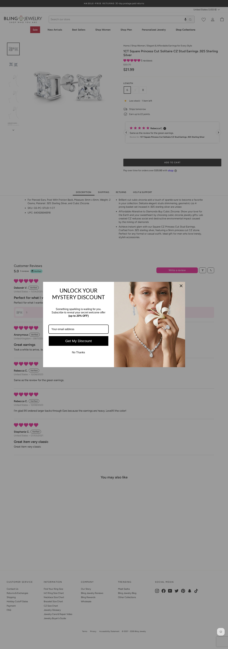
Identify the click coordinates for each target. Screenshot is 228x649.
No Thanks (78, 352)
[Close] (181, 286)
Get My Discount (78, 341)
